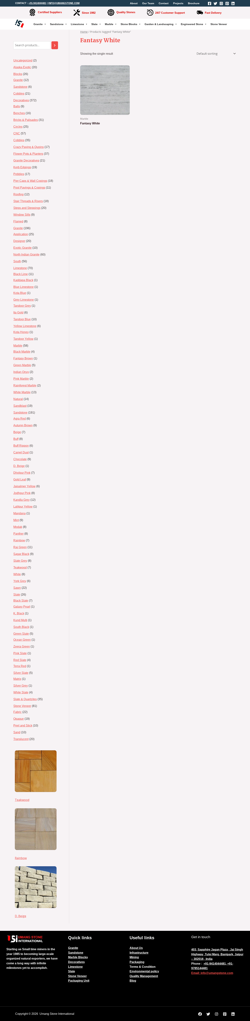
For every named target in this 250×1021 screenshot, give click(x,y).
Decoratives (76, 962)
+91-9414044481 (37, 3)
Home (84, 31)
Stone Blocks (129, 24)
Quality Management (144, 976)
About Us (136, 947)
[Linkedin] (233, 3)
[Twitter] (215, 3)
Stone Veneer (218, 24)
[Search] (54, 45)
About (134, 3)
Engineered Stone (192, 24)
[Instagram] (221, 3)
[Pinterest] (227, 3)
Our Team (148, 3)
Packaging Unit (78, 980)
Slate (94, 24)
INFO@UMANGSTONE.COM (64, 3)
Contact (164, 3)
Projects (178, 3)
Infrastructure (139, 952)
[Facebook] (209, 3)
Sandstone (57, 24)
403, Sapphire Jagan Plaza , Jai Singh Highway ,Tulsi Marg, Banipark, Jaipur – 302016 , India (217, 954)
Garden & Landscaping (159, 24)
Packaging (137, 962)
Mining (134, 957)
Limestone (77, 24)
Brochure (193, 3)
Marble (109, 24)
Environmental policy (144, 971)
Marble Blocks (78, 957)
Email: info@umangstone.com (212, 973)
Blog (133, 980)
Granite (38, 24)
